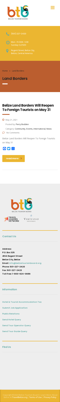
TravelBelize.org (19, 397)
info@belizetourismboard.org (25, 263)
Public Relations (10, 313)
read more (12, 158)
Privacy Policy (50, 397)
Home (5, 70)
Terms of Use (35, 397)
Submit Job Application (15, 307)
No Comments (13, 132)
